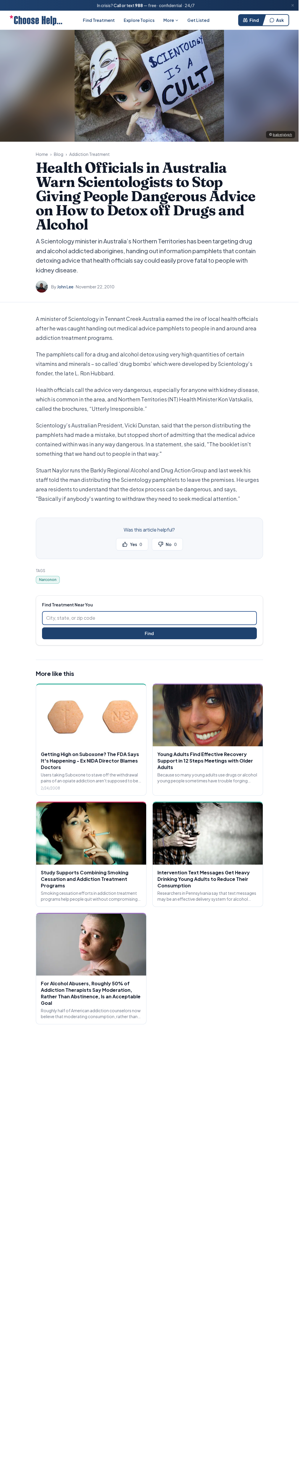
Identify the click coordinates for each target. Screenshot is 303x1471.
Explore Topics (139, 20)
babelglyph (282, 134)
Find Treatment (99, 20)
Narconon (48, 579)
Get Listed (198, 20)
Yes (136, 544)
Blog (58, 154)
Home (42, 154)
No (171, 544)
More (168, 20)
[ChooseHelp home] (35, 20)
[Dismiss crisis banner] (293, 5)
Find (254, 20)
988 (139, 5)
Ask (280, 20)
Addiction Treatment (89, 154)
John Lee (65, 286)
